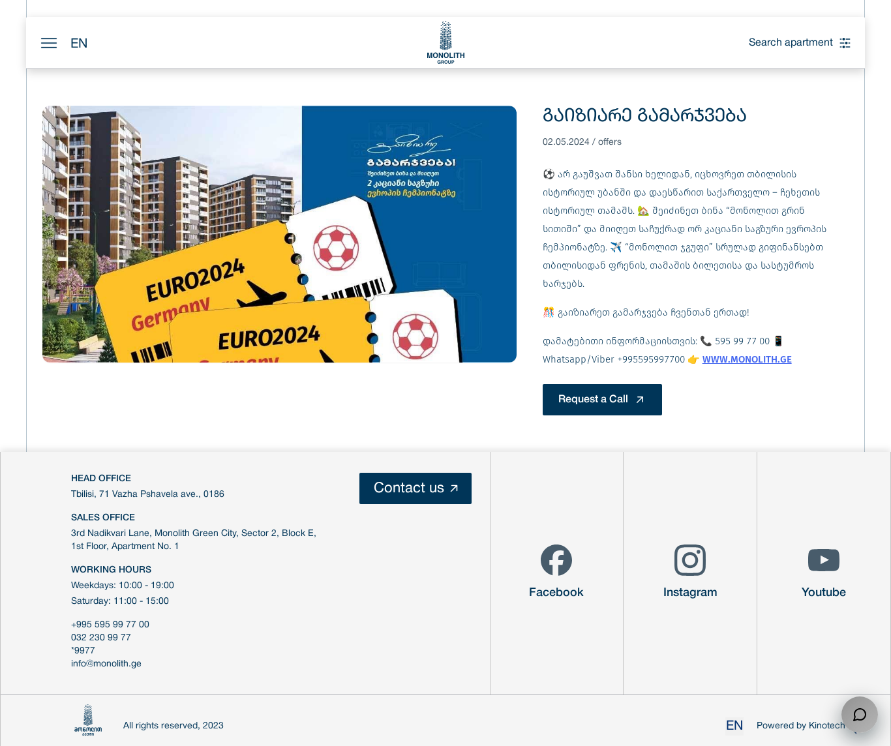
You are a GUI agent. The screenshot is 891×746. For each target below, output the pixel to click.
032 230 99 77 (101, 638)
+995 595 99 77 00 (110, 625)
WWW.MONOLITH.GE (747, 359)
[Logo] (445, 42)
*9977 (83, 651)
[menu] (49, 43)
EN (78, 44)
